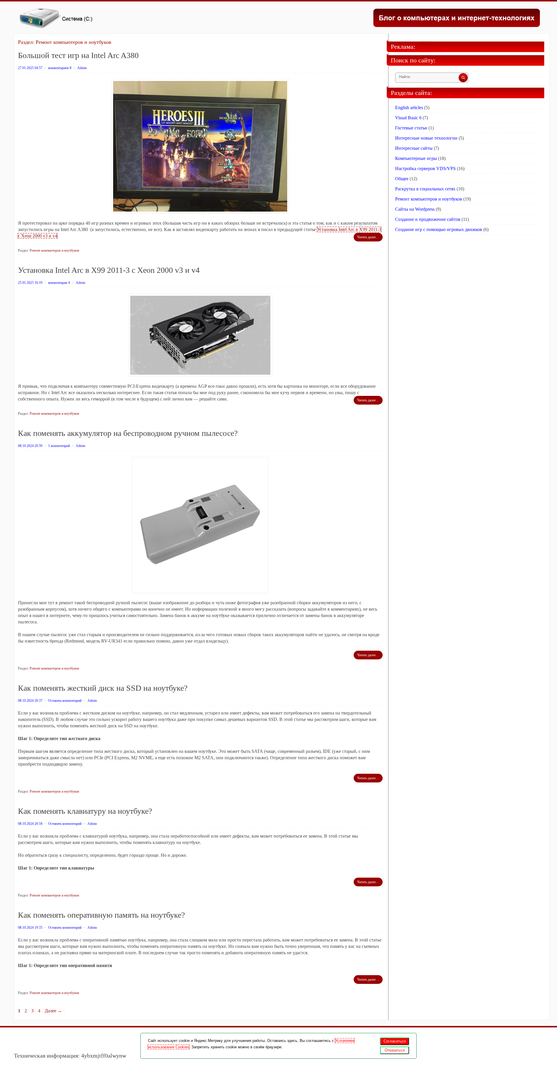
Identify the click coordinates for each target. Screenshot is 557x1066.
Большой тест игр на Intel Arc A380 (78, 55)
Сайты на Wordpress (415, 209)
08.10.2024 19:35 (30, 928)
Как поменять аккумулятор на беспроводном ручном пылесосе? (128, 433)
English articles (409, 107)
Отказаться (395, 1050)
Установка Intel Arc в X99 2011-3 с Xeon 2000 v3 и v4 (109, 270)
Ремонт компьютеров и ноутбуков (54, 250)
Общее (401, 178)
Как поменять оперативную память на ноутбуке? (101, 914)
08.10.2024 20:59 (30, 446)
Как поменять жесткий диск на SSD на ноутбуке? (102, 687)
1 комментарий (59, 446)
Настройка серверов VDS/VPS (425, 168)
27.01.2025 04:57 (30, 68)
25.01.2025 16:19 (30, 283)
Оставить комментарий (65, 701)
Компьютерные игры (416, 158)
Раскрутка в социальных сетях (425, 188)
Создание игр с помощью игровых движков (438, 229)
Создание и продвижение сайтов (427, 219)
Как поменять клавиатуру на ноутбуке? (85, 811)
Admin (82, 68)
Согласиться (395, 1041)
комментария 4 (59, 283)
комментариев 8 (59, 68)
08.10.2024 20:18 (30, 824)
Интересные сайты (414, 148)
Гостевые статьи (411, 127)
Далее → (53, 1010)
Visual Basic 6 (408, 117)
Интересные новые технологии (426, 138)
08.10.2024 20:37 (30, 701)
